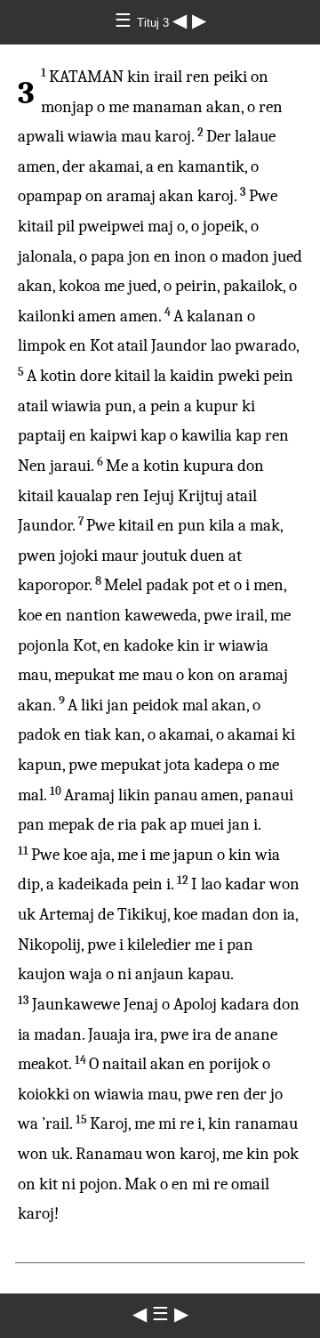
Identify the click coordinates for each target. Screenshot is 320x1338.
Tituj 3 (154, 22)
